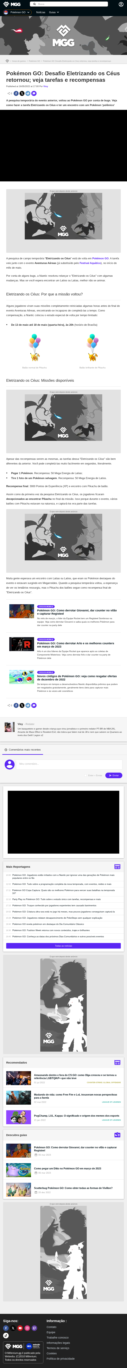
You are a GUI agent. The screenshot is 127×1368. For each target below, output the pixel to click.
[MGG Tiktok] (6, 1335)
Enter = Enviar (95, 775)
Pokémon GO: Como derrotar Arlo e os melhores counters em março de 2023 (75, 645)
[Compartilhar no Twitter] (22, 93)
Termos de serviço (58, 1348)
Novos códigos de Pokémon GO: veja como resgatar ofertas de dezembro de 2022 (77, 678)
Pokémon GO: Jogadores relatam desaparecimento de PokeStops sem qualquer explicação (57, 918)
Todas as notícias (63, 946)
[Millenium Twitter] (13, 1328)
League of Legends (111, 1102)
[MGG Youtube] (20, 1328)
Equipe (51, 1332)
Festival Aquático (90, 263)
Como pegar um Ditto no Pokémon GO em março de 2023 (67, 1168)
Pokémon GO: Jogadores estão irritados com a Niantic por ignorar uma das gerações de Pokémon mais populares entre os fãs (63, 876)
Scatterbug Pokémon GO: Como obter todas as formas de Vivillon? (73, 1188)
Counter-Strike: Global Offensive (104, 1082)
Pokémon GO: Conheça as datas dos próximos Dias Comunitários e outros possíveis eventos (58, 936)
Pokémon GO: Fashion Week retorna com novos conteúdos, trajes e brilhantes (51, 930)
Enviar (115, 775)
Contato (51, 1327)
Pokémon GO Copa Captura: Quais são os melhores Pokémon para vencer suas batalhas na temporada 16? (63, 891)
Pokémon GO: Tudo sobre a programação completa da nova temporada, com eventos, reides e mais (61, 884)
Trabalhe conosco (58, 1337)
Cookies (52, 1353)
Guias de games (19, 61)
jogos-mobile (46, 607)
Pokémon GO (34, 61)
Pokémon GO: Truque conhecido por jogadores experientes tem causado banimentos (54, 905)
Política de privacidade (61, 1358)
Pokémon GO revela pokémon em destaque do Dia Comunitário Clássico (48, 924)
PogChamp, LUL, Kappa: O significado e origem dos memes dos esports (76, 1115)
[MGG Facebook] (6, 1328)
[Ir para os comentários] (34, 93)
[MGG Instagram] (27, 1328)
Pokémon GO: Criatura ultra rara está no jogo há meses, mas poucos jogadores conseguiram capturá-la (63, 911)
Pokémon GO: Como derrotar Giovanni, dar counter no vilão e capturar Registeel (77, 612)
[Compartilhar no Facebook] (16, 93)
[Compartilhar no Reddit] (27, 93)
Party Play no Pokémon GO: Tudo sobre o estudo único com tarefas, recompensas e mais (56, 899)
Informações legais (58, 1342)
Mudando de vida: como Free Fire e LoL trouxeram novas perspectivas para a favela (75, 1096)
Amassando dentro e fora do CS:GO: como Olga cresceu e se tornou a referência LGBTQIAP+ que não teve (75, 1077)
